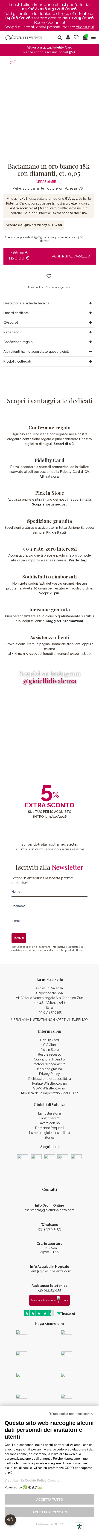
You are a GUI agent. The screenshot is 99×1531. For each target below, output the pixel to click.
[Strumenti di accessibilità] (79, 1526)
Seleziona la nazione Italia (49, 1300)
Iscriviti (19, 938)
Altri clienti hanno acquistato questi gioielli (36, 351)
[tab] (48, 303)
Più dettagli (56, 532)
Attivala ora (49, 476)
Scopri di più (64, 444)
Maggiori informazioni (64, 621)
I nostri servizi (49, 1118)
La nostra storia (49, 1113)
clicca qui (85, 26)
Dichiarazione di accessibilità (49, 1078)
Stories (49, 1137)
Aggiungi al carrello (71, 256)
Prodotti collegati (17, 361)
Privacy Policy (49, 1074)
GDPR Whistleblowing (49, 1088)
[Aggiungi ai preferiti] (48, 276)
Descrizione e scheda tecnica (26, 303)
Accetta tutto (49, 1499)
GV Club (49, 1045)
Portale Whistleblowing (49, 1083)
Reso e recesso (49, 1054)
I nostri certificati (16, 313)
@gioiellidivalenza (49, 680)
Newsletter (72, 946)
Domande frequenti (49, 1128)
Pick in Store (50, 1049)
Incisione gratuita (49, 1069)
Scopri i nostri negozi (49, 504)
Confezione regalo (18, 342)
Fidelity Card (49, 460)
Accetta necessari (49, 1512)
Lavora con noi (49, 1123)
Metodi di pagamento (50, 1064)
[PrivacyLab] (32, 1487)
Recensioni (11, 332)
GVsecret (10, 322)
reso (65, 13)
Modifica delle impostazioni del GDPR (49, 1093)
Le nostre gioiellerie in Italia (49, 1133)
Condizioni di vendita (49, 1059)
